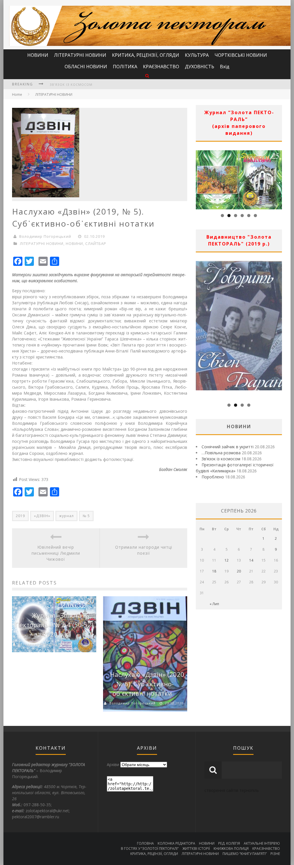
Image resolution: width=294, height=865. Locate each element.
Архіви (113, 764)
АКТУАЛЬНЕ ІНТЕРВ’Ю (262, 843)
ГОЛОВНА (145, 843)
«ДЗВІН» (42, 515)
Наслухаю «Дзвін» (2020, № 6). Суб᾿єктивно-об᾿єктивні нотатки (148, 684)
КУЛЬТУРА (197, 55)
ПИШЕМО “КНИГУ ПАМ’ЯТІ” (245, 853)
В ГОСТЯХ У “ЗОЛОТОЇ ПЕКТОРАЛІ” (150, 848)
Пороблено (213, 477)
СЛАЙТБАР (95, 243)
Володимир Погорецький (45, 236)
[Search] (147, 75)
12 (227, 560)
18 (214, 571)
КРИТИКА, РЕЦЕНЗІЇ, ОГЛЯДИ (145, 55)
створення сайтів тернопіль (231, 790)
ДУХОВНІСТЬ (199, 66)
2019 (20, 515)
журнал (66, 515)
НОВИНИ (37, 55)
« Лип (214, 603)
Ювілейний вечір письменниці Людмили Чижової (56, 553)
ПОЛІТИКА (125, 66)
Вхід (224, 66)
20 (239, 571)
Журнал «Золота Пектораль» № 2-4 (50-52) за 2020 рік (54, 624)
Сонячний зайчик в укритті (228, 446)
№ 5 (86, 515)
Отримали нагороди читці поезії (143, 550)
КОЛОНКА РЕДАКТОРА (176, 843)
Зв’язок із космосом (71, 84)
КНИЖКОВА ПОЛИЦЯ (231, 848)
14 (251, 560)
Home (17, 94)
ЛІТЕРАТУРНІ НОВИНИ (80, 55)
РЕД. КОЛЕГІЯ (229, 843)
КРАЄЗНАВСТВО (161, 66)
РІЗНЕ (275, 853)
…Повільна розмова (221, 452)
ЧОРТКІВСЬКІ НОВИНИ (240, 55)
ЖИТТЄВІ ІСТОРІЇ (196, 848)
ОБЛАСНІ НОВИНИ (86, 66)
